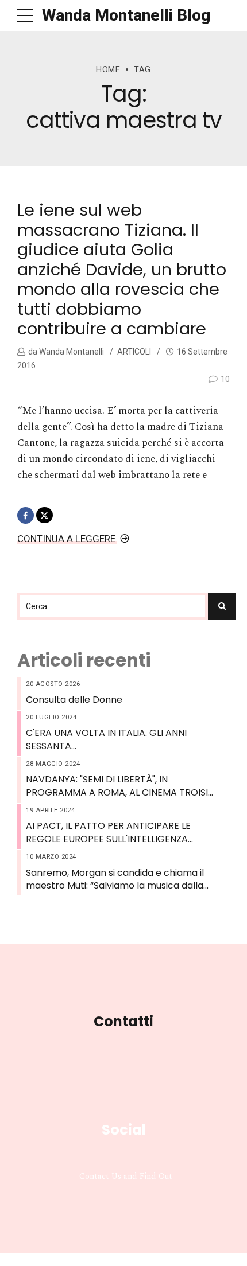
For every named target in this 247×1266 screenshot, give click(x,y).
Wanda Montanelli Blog (126, 15)
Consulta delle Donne (74, 700)
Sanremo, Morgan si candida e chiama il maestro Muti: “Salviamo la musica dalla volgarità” (115, 880)
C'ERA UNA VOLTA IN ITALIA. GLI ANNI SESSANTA (106, 739)
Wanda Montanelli (70, 351)
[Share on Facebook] (25, 515)
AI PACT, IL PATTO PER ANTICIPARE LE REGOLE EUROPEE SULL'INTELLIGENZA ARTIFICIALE (108, 833)
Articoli (134, 351)
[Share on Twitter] (44, 515)
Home (108, 70)
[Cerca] (222, 606)
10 (225, 379)
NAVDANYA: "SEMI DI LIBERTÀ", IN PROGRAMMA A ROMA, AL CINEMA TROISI (117, 785)
